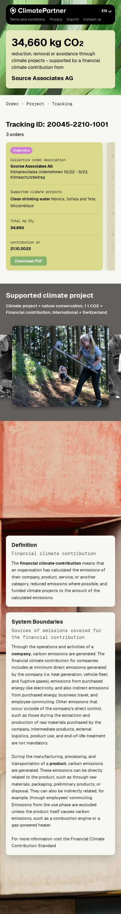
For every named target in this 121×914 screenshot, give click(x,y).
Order (12, 103)
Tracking (62, 103)
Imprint (73, 19)
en (104, 10)
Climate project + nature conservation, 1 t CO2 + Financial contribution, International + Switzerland (56, 309)
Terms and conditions (27, 19)
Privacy (56, 19)
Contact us (92, 19)
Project (35, 103)
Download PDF (28, 261)
